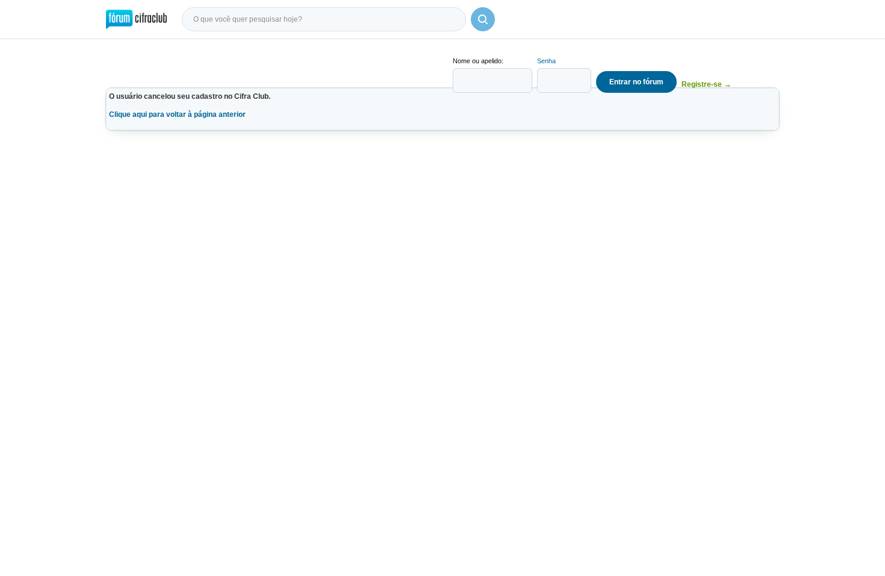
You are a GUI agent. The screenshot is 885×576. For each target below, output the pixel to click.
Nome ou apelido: (478, 60)
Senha (546, 60)
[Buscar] (483, 19)
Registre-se (706, 84)
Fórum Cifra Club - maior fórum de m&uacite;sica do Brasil (136, 19)
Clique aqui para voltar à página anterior (177, 114)
